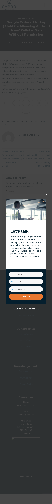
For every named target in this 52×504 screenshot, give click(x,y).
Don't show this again (26, 308)
